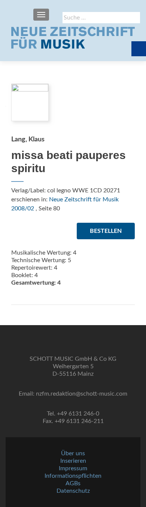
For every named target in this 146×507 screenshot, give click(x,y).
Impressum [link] (73, 468)
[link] (73, 37)
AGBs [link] (73, 483)
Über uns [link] (73, 453)
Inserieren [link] (73, 461)
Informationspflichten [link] (73, 476)
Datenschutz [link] (73, 491)
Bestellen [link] (106, 231)
